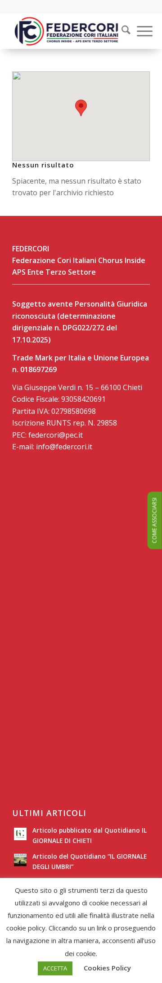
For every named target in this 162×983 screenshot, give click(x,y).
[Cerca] (121, 31)
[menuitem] (120, 31)
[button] (81, 108)
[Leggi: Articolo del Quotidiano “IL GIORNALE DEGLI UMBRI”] (20, 860)
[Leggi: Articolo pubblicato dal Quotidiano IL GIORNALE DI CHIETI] (20, 834)
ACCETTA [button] (55, 968)
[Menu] (140, 31)
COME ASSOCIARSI (154, 520)
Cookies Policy (107, 967)
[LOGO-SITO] (67, 31)
